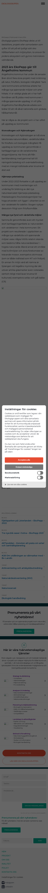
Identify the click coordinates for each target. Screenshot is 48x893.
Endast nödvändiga (24, 467)
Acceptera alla (24, 460)
